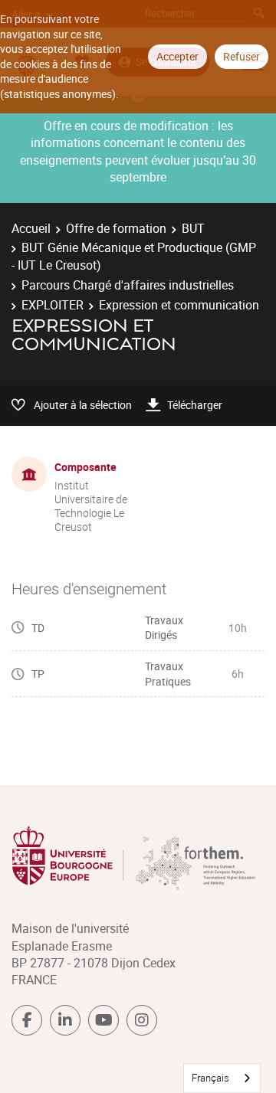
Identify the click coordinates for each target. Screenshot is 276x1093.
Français (210, 1078)
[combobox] (222, 1078)
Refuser (241, 56)
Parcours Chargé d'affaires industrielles (127, 285)
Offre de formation (116, 228)
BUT (193, 228)
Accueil (31, 228)
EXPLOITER (52, 304)
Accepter (177, 56)
